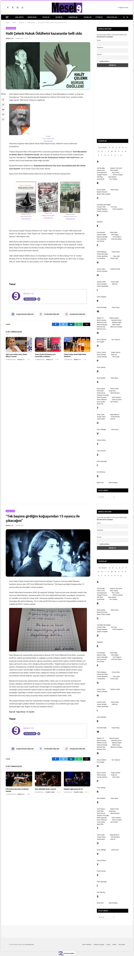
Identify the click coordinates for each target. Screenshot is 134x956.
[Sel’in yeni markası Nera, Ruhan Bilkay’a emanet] (19, 344)
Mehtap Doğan (117, 322)
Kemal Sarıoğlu (102, 307)
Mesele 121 (9, 38)
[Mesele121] (67, 8)
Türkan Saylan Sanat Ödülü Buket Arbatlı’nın (75, 355)
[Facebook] (3, 100)
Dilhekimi (100, 222)
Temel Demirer (115, 417)
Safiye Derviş (101, 393)
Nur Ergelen (100, 342)
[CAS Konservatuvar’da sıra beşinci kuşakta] (19, 779)
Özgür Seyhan (115, 352)
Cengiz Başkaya (102, 209)
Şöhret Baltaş (113, 482)
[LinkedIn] (3, 109)
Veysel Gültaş (101, 440)
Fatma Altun (116, 252)
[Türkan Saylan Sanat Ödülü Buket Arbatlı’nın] (77, 344)
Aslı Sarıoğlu (101, 168)
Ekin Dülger (115, 234)
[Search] (127, 17)
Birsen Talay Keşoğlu (103, 194)
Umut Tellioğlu (101, 429)
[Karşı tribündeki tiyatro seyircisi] (48, 779)
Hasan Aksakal (102, 284)
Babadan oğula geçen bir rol (73, 789)
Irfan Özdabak (101, 297)
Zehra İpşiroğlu (102, 461)
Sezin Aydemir (116, 397)
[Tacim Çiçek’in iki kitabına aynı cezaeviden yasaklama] (48, 344)
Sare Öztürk (114, 402)
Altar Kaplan (114, 170)
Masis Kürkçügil (102, 324)
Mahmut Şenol (114, 318)
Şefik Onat (100, 482)
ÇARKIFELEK (73, 17)
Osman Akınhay (102, 357)
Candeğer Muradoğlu (104, 204)
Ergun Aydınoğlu (102, 237)
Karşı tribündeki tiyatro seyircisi (45, 789)
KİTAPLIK (46, 17)
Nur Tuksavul (116, 339)
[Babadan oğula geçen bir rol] (77, 779)
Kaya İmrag (115, 307)
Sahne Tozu (10, 511)
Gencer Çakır (101, 269)
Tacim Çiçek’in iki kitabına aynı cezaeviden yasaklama (45, 355)
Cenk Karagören (117, 209)
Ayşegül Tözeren (102, 175)
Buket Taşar (114, 189)
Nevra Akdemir (101, 339)
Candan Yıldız (101, 207)
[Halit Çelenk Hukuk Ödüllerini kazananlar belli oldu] (48, 65)
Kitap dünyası (11, 28)
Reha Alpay (114, 378)
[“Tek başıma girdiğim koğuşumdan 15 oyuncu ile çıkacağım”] (48, 553)
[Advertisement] (112, 103)
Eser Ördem (100, 241)
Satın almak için (48, 141)
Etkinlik (99, 17)
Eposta (99, 54)
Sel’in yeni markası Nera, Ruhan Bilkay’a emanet (16, 355)
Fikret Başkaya (101, 252)
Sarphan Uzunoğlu (103, 395)
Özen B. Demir (101, 352)
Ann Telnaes (113, 179)
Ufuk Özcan (115, 429)
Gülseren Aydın (115, 269)
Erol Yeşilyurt (117, 237)
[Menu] (7, 17)
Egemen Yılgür (101, 234)
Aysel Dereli (100, 179)
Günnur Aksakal (102, 271)
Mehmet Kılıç (101, 327)
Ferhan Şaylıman (102, 256)
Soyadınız (100, 47)
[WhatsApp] (3, 119)
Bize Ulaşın (122, 944)
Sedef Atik (100, 404)
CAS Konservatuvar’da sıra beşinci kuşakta (17, 790)
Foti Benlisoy (101, 258)
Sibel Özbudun (115, 393)
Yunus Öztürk (101, 451)
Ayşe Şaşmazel (102, 172)
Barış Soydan (101, 189)
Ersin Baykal (101, 232)
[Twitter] (3, 105)
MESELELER (32, 17)
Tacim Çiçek (100, 414)
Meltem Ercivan (102, 322)
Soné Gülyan (101, 388)
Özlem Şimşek (101, 354)
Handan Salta (101, 282)
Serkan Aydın (114, 388)
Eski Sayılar (112, 17)
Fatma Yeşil (114, 258)
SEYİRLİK (58, 17)
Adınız (99, 40)
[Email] (3, 114)
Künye (108, 944)
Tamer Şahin (101, 419)
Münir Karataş (101, 320)
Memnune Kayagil (116, 327)
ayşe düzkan (112, 177)
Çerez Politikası (86, 944)
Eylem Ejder (113, 232)
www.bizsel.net (29, 944)
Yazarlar (87, 17)
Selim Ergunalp (101, 397)
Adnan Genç (101, 170)
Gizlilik (114, 944)
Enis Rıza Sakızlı (116, 239)
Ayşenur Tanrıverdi (116, 168)
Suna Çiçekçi (101, 402)
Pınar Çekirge (101, 367)
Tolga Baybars (114, 414)
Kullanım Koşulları (99, 944)
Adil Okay (100, 177)
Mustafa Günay (116, 320)
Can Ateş (114, 207)
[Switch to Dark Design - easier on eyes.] (124, 17)
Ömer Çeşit (115, 357)
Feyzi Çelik (116, 256)
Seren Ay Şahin (117, 399)
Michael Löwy (101, 329)
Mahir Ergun (116, 324)
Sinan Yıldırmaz (102, 399)
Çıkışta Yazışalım (102, 211)
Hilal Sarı (114, 284)
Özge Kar (114, 354)
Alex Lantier (115, 172)
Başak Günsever (102, 192)
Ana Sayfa (19, 17)
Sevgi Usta (112, 391)
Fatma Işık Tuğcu (102, 254)
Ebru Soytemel (101, 239)
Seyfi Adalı (100, 391)
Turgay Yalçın (101, 417)
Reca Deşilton (101, 378)
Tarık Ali (112, 419)
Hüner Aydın (115, 282)
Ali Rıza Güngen (118, 175)
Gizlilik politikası (104, 61)
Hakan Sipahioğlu (102, 286)
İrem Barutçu (101, 472)
